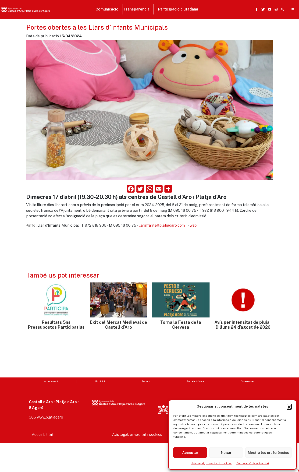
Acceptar (190, 452)
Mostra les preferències (268, 452)
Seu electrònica (195, 381)
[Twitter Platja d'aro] (262, 9)
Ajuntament (51, 381)
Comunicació (107, 9)
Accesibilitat (42, 434)
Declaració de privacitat (252, 463)
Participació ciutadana (178, 9)
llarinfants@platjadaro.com (162, 225)
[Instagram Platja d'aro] (275, 9)
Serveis (146, 381)
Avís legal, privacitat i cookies (211, 463)
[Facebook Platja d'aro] (255, 9)
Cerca (217, 32)
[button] (289, 406)
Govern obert (248, 381)
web (193, 225)
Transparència (136, 9)
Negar (226, 452)
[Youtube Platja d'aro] (268, 9)
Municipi (100, 381)
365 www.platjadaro (46, 417)
